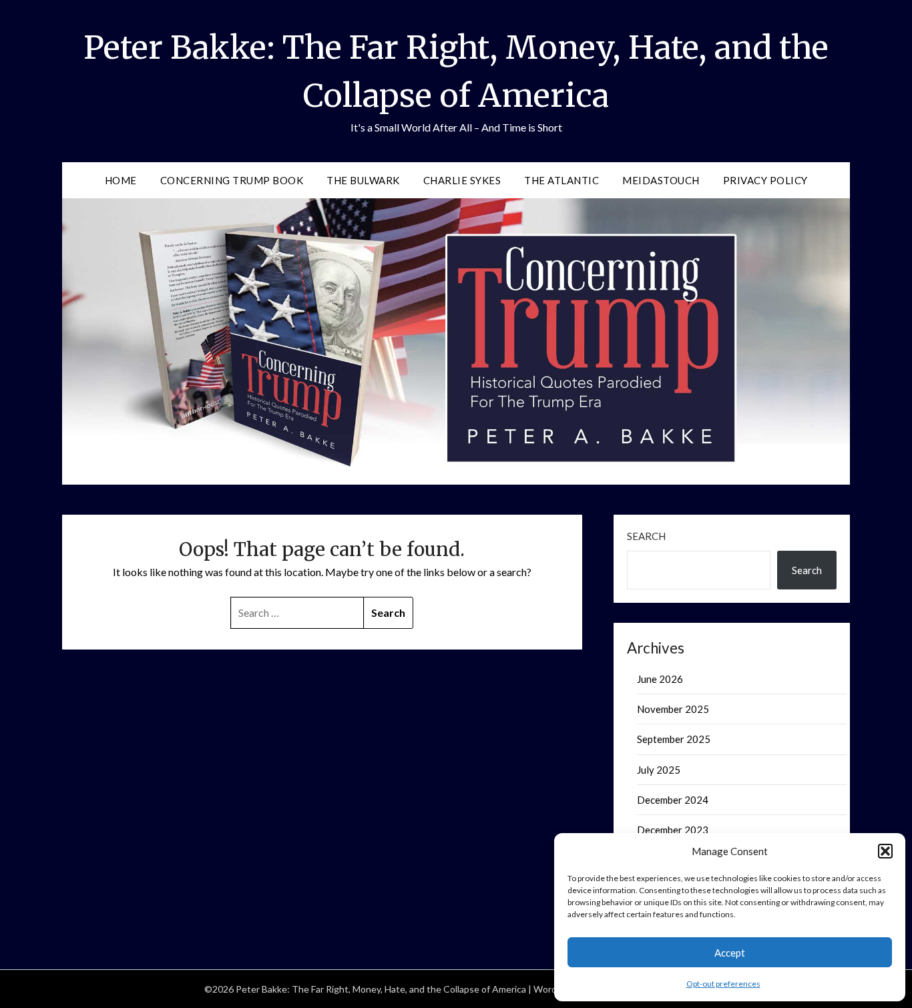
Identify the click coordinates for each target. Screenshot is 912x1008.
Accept (729, 953)
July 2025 (658, 770)
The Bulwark (363, 180)
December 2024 (672, 800)
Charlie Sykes (462, 180)
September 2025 (673, 739)
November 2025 (673, 709)
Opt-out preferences (723, 984)
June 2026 (660, 679)
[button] (885, 851)
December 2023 (672, 830)
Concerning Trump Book (232, 180)
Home (121, 180)
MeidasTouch (661, 180)
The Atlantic (561, 180)
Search (646, 536)
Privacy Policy (765, 180)
